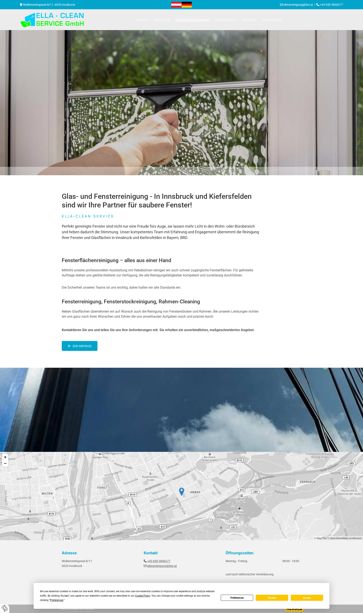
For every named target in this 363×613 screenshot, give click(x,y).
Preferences (237, 597)
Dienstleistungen (191, 20)
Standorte (225, 20)
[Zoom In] (5, 457)
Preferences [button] (56, 600)
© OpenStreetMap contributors (344, 538)
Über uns (162, 20)
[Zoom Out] (5, 463)
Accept (307, 597)
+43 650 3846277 (158, 561)
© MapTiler (320, 538)
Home (141, 20)
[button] (79, 346)
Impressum (272, 20)
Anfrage (249, 20)
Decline (272, 597)
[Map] (181, 496)
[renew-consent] (4, 608)
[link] (142, 20)
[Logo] (181, 5)
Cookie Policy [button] (142, 595)
